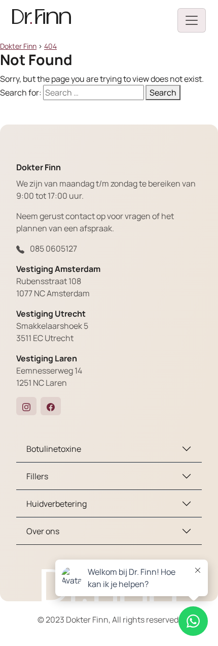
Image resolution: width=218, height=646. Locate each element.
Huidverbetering (56, 503)
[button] (26, 406)
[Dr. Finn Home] (41, 20)
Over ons (42, 531)
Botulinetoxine (53, 448)
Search (163, 92)
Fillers (37, 476)
